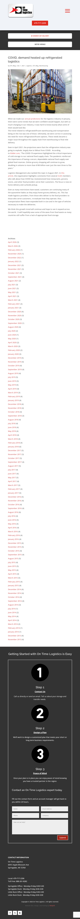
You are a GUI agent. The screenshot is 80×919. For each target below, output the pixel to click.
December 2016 (14, 497)
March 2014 (13, 624)
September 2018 (15, 416)
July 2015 (11, 562)
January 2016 (13, 539)
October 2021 (13, 273)
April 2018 (12, 435)
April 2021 (12, 296)
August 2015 (13, 558)
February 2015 (14, 582)
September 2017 (15, 462)
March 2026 (13, 246)
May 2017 (12, 477)
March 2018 (13, 439)
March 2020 (13, 346)
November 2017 (14, 454)
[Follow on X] (15, 913)
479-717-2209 (40, 23)
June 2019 (12, 381)
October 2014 (13, 597)
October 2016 (13, 504)
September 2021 (15, 277)
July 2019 (11, 377)
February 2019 (14, 396)
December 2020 (14, 311)
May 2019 (12, 385)
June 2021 (12, 288)
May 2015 (12, 570)
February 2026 (14, 250)
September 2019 (15, 369)
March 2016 (13, 531)
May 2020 (12, 338)
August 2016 (13, 512)
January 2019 (13, 400)
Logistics (29, 66)
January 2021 (13, 308)
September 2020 (15, 323)
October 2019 (13, 365)
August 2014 (13, 605)
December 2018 (14, 404)
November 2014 (14, 593)
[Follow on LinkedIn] (20, 913)
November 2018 (14, 408)
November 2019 (14, 362)
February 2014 (14, 628)
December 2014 (14, 589)
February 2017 (14, 489)
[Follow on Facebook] (10, 913)
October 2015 (13, 551)
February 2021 (14, 304)
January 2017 (13, 493)
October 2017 (13, 458)
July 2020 (11, 331)
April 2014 (12, 620)
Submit (62, 837)
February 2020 (14, 350)
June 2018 (12, 427)
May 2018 (12, 431)
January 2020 (13, 354)
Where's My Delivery (41, 36)
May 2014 (12, 616)
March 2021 (13, 300)
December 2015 (14, 543)
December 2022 (14, 257)
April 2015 (12, 574)
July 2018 (11, 423)
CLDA (60, 176)
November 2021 (14, 269)
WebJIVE (52, 906)
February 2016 (14, 535)
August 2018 (13, 419)
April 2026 (12, 242)
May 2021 (12, 292)
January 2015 (13, 585)
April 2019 (12, 389)
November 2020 (14, 315)
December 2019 (14, 358)
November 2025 (14, 254)
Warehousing (43, 66)
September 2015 (15, 554)
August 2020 (13, 327)
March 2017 (13, 485)
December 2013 (14, 635)
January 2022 (13, 261)
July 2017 (11, 470)
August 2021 (13, 281)
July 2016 (11, 516)
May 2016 (12, 524)
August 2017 (13, 466)
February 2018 (14, 443)
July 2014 (11, 609)
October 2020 (13, 319)
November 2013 (14, 639)
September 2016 (15, 508)
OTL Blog (13, 66)
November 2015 (14, 547)
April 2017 (12, 481)
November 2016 (14, 500)
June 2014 (12, 612)
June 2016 (12, 520)
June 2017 (12, 473)
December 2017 (14, 450)
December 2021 (14, 265)
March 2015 (13, 578)
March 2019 (13, 392)
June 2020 (12, 335)
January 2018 (13, 446)
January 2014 (13, 632)
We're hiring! (40, 44)
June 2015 (12, 566)
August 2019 (13, 373)
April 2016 (12, 527)
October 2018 (13, 412)
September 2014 (15, 601)
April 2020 (12, 342)
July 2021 (11, 284)
